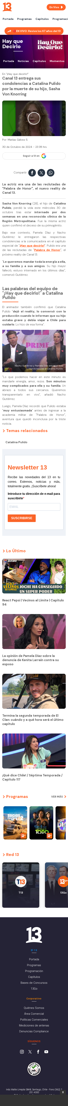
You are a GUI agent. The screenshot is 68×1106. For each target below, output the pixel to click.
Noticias (23, 61)
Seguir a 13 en (31, 155)
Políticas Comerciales (34, 1019)
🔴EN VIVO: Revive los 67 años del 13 (37, 31)
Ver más (57, 796)
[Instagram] (22, 1052)
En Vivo (54, 7)
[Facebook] (38, 1052)
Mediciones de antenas (34, 1025)
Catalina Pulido (16, 442)
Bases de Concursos (34, 982)
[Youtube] (46, 1052)
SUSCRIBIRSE (21, 518)
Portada (8, 19)
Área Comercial (34, 1013)
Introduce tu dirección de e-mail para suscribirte (34, 496)
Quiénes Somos (34, 1008)
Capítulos (42, 19)
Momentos (57, 61)
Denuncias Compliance (34, 1031)
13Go (34, 988)
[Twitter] (30, 1052)
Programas (24, 19)
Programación (34, 971)
